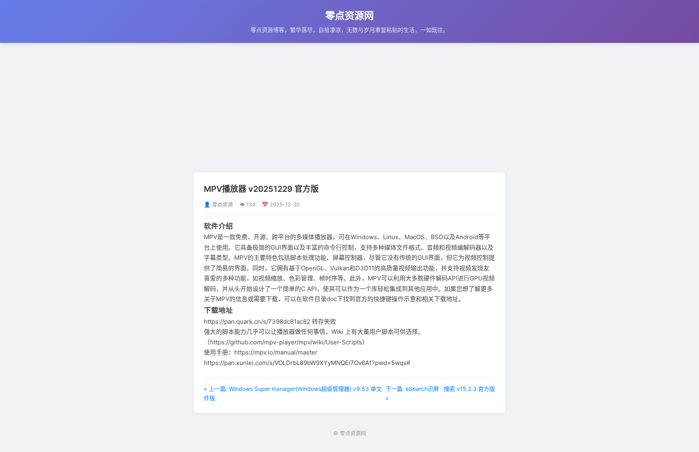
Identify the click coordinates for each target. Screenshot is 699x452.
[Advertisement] (349, 107)
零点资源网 (349, 15)
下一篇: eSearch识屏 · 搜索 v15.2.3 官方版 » (440, 393)
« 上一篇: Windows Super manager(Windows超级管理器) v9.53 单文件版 (293, 393)
